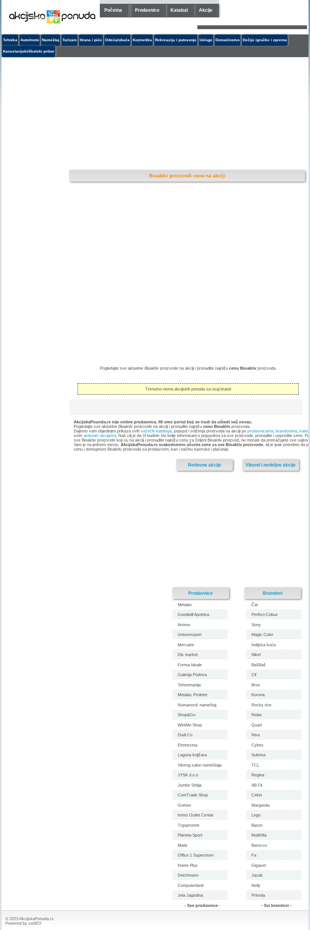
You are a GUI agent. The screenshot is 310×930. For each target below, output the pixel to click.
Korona (258, 694)
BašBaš (258, 665)
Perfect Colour (264, 614)
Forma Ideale (190, 665)
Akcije (205, 10)
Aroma (184, 624)
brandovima (286, 431)
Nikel (255, 654)
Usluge (206, 40)
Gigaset (258, 865)
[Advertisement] (135, 114)
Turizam (69, 40)
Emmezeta (187, 745)
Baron (256, 825)
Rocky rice (261, 705)
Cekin (256, 795)
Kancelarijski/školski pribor (28, 51)
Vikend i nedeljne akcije (270, 464)
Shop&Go (186, 714)
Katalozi (179, 10)
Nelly (255, 885)
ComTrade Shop (193, 795)
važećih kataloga (156, 431)
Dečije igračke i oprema (265, 40)
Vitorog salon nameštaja (200, 765)
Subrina (258, 755)
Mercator (186, 644)
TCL (255, 765)
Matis (183, 845)
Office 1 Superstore (196, 855)
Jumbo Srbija (190, 785)
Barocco (259, 845)
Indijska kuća (263, 644)
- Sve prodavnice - (202, 905)
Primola (258, 895)
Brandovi (272, 593)
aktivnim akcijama (100, 435)
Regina (257, 775)
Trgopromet (188, 825)
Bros (255, 685)
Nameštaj (50, 40)
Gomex (184, 805)
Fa (253, 855)
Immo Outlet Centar (196, 815)
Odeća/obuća (117, 40)
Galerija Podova (192, 674)
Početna (113, 10)
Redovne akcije (204, 464)
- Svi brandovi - (276, 905)
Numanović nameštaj (197, 705)
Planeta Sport (190, 835)
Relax (256, 714)
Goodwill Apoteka (193, 614)
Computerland (190, 885)
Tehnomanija (189, 685)
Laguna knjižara (192, 755)
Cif (253, 674)
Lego (255, 815)
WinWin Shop (190, 725)
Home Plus (188, 865)
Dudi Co (185, 734)
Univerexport (190, 634)
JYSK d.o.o (188, 775)
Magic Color (262, 634)
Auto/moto (29, 40)
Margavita (260, 805)
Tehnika (10, 40)
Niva (255, 734)
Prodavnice (147, 10)
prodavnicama (260, 431)
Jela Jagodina (190, 895)
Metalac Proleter (193, 694)
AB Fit (256, 785)
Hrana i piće (91, 40)
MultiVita (259, 835)
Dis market (188, 654)
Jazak (257, 875)
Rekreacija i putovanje (176, 40)
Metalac (185, 604)
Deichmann (188, 875)
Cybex (257, 745)
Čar (254, 604)
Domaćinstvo (227, 40)
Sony (256, 624)
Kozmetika (142, 40)
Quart (256, 725)
